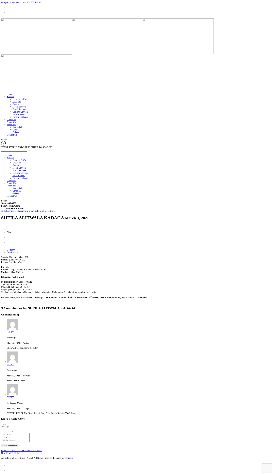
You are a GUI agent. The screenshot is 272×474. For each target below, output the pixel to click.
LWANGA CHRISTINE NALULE (21, 450)
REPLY (10, 332)
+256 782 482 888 (34, 2)
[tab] (11, 250)
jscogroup (68, 458)
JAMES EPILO (13, 453)
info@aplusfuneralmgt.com (13, 2)
